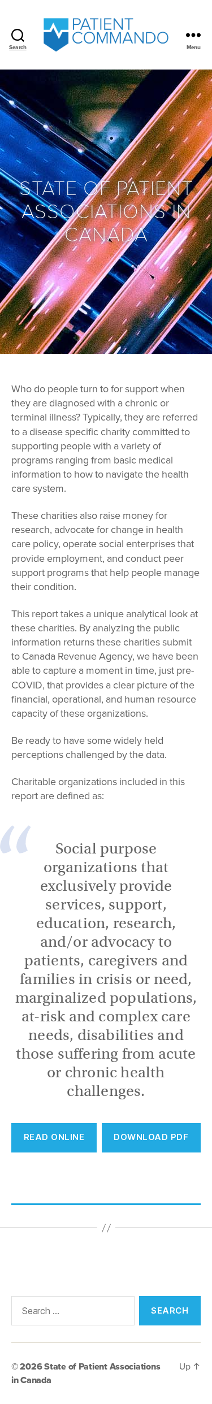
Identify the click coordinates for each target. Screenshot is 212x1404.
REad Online (54, 1137)
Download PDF (151, 1137)
